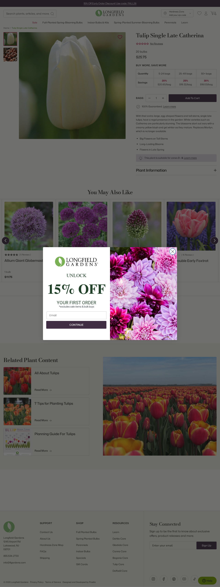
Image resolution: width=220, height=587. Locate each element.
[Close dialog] (173, 252)
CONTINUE (76, 325)
